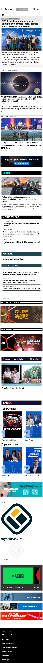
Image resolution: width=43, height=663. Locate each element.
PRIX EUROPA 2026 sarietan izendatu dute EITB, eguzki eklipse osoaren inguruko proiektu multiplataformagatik (21, 99)
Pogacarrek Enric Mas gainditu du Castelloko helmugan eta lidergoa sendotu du (18, 281)
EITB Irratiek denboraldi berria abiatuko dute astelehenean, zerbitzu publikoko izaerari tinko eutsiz (20, 24)
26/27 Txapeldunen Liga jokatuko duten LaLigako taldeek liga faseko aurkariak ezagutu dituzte (20, 273)
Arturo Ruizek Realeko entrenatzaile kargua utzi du (21, 289)
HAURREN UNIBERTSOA (14, 587)
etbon (9, 330)
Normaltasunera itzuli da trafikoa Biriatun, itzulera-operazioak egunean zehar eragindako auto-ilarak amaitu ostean (21, 234)
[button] (40, 184)
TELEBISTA (4, 299)
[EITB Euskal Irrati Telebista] (9, 9)
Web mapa (5, 659)
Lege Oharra (6, 639)
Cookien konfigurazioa (9, 647)
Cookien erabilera (8, 643)
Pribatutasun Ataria (8, 635)
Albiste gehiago (10, 217)
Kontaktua (5, 655)
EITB (2, 15)
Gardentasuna (7, 651)
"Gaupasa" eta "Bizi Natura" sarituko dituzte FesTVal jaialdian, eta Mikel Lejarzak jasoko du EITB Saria (21, 145)
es (41, 9)
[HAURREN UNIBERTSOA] (18, 575)
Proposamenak (11, 303)
